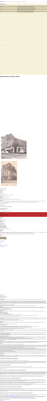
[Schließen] (0, 193)
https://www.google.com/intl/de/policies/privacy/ (29, 398)
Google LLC (23, 366)
